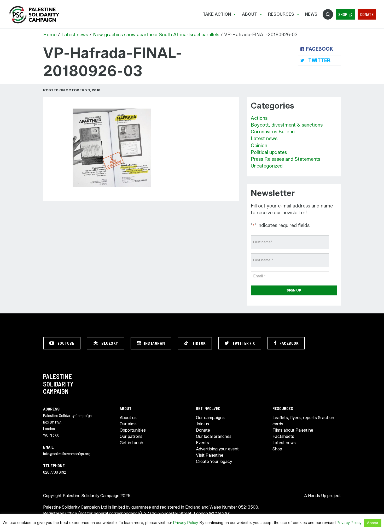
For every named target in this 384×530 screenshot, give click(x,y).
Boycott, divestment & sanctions (287, 125)
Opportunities (133, 430)
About (249, 14)
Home (49, 35)
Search (328, 14)
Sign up (294, 290)
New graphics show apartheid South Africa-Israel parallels (156, 35)
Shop (342, 14)
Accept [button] (372, 523)
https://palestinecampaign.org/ (34, 15)
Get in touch (131, 442)
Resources (281, 14)
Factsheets (283, 436)
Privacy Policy (185, 522)
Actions (259, 118)
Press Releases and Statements (285, 159)
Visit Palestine (209, 455)
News (311, 14)
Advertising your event (217, 448)
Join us (202, 423)
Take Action (217, 14)
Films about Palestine (292, 430)
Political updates (269, 152)
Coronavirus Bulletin (273, 132)
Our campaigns (210, 417)
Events (202, 442)
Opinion (259, 145)
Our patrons (131, 436)
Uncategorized (267, 166)
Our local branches (213, 436)
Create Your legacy (214, 461)
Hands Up (317, 495)
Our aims (128, 423)
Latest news (74, 35)
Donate (367, 14)
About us (128, 417)
